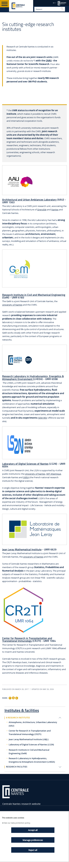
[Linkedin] (16, 698)
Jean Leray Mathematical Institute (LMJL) (29, 739)
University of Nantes (12, 304)
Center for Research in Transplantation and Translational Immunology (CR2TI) (30, 733)
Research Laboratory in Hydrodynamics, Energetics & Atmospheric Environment (33, 377)
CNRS (49, 60)
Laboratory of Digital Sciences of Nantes (25, 464)
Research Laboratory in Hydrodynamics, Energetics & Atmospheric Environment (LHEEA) (32, 760)
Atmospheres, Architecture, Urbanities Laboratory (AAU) (33, 724)
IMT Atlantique (53, 474)
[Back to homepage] (21, 5)
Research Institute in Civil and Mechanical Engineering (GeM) (29, 752)
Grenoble (41, 209)
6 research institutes (18, 717)
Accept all (33, 830)
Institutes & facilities (22, 709)
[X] (13, 697)
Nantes (54, 209)
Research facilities (16, 766)
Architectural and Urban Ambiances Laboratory (29, 200)
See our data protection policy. (17, 823)
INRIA (26, 477)
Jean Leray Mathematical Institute (22, 549)
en (54, 3)
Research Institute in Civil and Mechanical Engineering (33, 295)
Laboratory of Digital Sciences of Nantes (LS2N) (31, 744)
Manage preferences (33, 840)
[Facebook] (10, 698)
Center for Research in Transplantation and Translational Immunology (27, 639)
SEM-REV (42, 417)
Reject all (32, 850)
